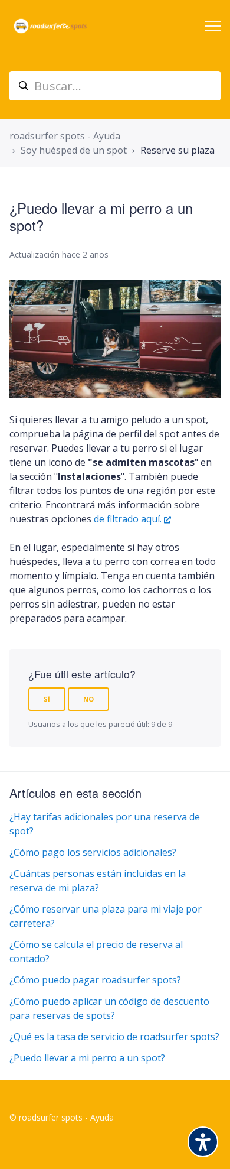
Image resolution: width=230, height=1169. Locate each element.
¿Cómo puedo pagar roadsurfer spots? (95, 979)
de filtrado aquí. (128, 518)
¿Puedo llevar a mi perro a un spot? (87, 1057)
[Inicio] (50, 26)
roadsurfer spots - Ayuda (64, 135)
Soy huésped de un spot (74, 150)
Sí (47, 698)
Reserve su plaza (177, 150)
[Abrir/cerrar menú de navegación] (213, 26)
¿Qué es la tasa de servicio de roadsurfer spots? (114, 1036)
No (88, 698)
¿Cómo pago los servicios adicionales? (92, 852)
